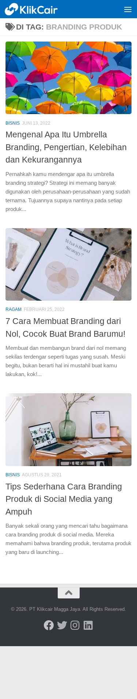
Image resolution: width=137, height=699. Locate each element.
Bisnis (12, 123)
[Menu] (128, 9)
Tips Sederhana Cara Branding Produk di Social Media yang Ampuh (63, 499)
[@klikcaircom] (49, 625)
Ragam (13, 309)
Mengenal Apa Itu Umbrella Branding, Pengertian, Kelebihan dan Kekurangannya (66, 147)
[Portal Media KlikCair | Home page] (41, 9)
